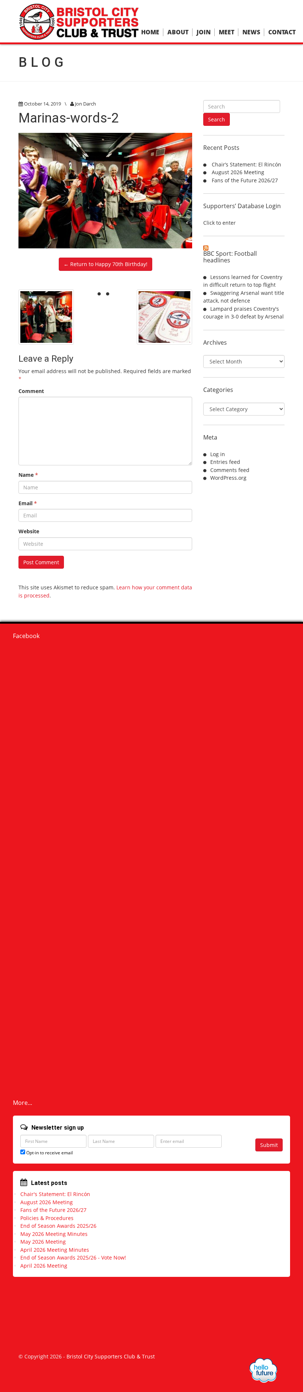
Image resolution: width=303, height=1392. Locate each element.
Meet (226, 32)
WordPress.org (228, 477)
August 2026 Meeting (238, 172)
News (251, 32)
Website (28, 531)
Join (204, 32)
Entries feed (225, 461)
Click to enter (219, 222)
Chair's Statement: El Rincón (55, 1194)
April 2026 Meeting (43, 1265)
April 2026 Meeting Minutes (54, 1249)
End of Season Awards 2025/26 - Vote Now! (73, 1257)
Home (150, 32)
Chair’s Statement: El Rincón (246, 164)
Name (28, 474)
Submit (269, 1144)
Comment (31, 390)
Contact (282, 32)
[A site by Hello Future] (263, 1370)
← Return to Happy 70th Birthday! (105, 264)
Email (27, 503)
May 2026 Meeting (43, 1241)
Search (216, 119)
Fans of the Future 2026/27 (245, 180)
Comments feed (229, 469)
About (177, 32)
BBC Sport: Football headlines (230, 256)
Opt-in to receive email (49, 1152)
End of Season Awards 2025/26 (58, 1225)
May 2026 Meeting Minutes (54, 1233)
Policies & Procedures (47, 1218)
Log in (217, 454)
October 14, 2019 (42, 103)
